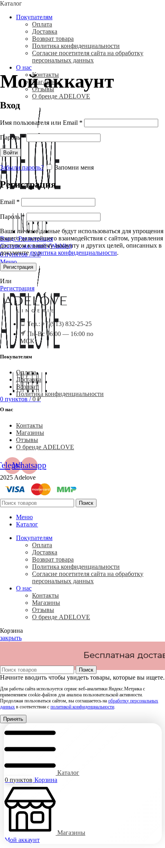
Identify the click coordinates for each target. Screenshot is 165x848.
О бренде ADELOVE (61, 96)
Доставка (44, 31)
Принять (13, 719)
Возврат (27, 386)
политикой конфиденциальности (82, 707)
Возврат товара (53, 38)
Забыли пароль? (22, 167)
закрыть (11, 637)
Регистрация (18, 267)
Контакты (29, 425)
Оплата (42, 24)
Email (10, 201)
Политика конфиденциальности (76, 45)
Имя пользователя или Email (41, 122)
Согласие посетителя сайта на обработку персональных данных (87, 57)
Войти (10, 153)
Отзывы (27, 439)
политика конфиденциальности (73, 252)
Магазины (30, 432)
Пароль (12, 137)
